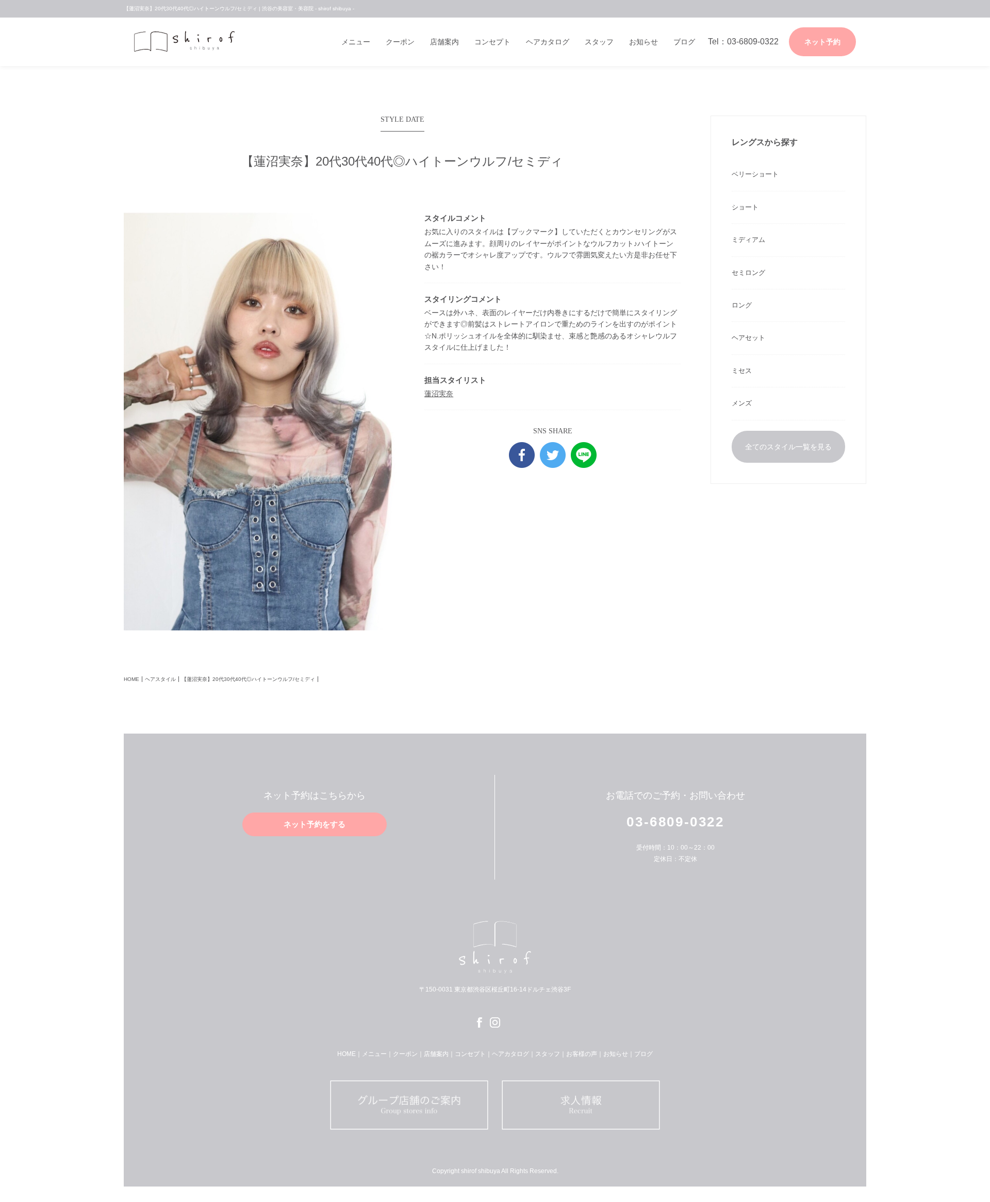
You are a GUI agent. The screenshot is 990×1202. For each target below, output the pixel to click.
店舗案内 (444, 42)
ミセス (742, 371)
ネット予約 (822, 42)
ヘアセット (748, 338)
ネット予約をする (314, 824)
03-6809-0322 (675, 822)
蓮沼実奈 (438, 393)
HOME (131, 679)
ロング (742, 305)
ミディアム (748, 239)
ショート (745, 207)
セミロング (748, 273)
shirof (188, 41)
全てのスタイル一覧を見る (788, 447)
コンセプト (492, 42)
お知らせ (643, 42)
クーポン (400, 42)
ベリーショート (755, 174)
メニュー (355, 42)
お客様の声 (581, 1054)
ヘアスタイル (160, 679)
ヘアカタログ (547, 42)
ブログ (684, 42)
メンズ (742, 403)
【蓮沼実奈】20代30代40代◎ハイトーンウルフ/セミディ (248, 679)
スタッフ (599, 42)
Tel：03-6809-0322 (743, 41)
